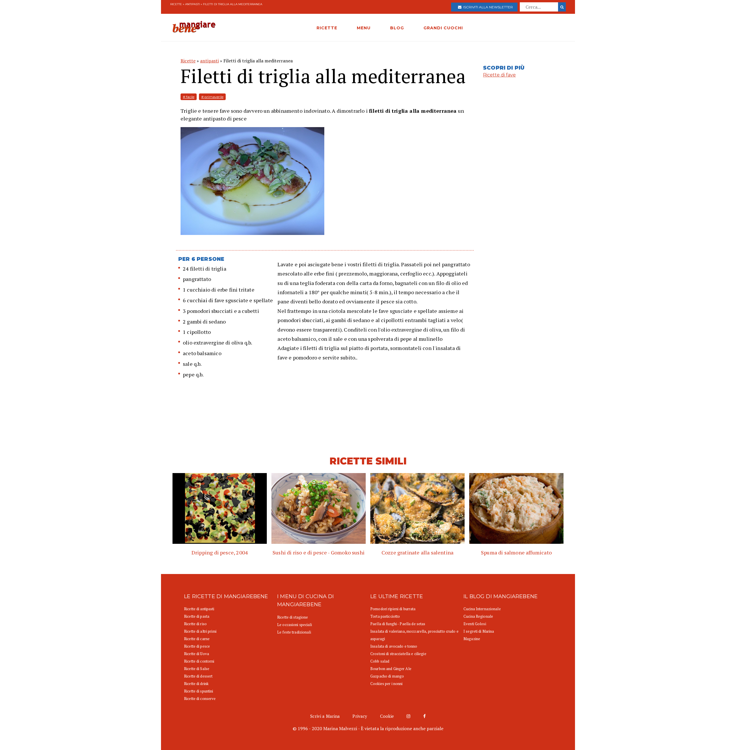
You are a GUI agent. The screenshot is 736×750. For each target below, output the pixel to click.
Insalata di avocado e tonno (393, 646)
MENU (364, 27)
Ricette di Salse (196, 668)
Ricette (176, 4)
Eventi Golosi (474, 623)
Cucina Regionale (478, 616)
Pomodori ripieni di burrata (393, 608)
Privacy (359, 716)
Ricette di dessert (198, 676)
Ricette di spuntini (198, 691)
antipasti (192, 4)
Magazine (471, 638)
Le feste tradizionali (294, 632)
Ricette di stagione (292, 617)
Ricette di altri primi (200, 631)
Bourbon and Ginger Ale (390, 668)
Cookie (387, 716)
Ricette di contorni (199, 661)
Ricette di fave (499, 75)
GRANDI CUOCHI (443, 27)
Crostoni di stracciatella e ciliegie (398, 653)
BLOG (397, 27)
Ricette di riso (195, 623)
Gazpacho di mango (387, 676)
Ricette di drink (196, 683)
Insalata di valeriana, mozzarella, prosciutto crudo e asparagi (414, 635)
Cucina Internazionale (482, 608)
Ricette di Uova (196, 653)
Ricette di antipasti (199, 608)
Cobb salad (379, 661)
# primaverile (212, 97)
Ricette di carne (197, 638)
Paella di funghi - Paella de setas (397, 623)
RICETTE (327, 27)
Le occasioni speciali (294, 624)
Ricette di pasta (196, 616)
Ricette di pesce (197, 646)
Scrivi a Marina (325, 716)
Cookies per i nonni (386, 683)
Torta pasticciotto (385, 616)
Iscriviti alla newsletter (487, 7)
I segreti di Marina (478, 631)
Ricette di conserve (200, 698)
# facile (188, 97)
